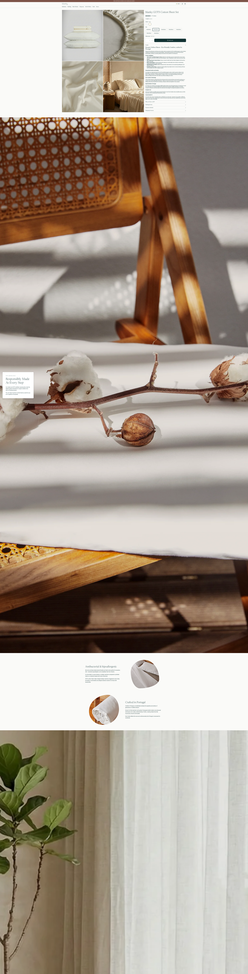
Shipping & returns (149, 110)
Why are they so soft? (150, 101)
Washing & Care (148, 104)
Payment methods (149, 107)
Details (146, 45)
